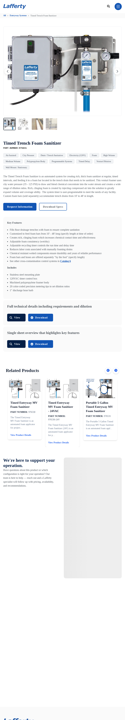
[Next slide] (117, 71)
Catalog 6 (65, 261)
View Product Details (20, 435)
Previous (108, 370)
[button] (9, 124)
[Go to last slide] (8, 71)
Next (116, 370)
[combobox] (109, 6)
